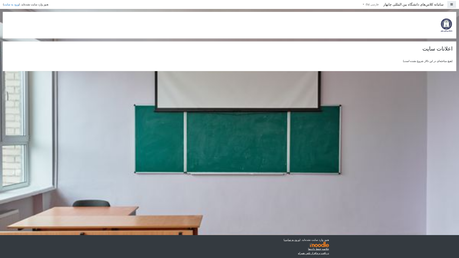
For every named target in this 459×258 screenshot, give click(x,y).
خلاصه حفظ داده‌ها (318, 249)
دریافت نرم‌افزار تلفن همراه (313, 253)
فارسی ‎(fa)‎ (371, 4)
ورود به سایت (11, 4)
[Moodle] (319, 244)
